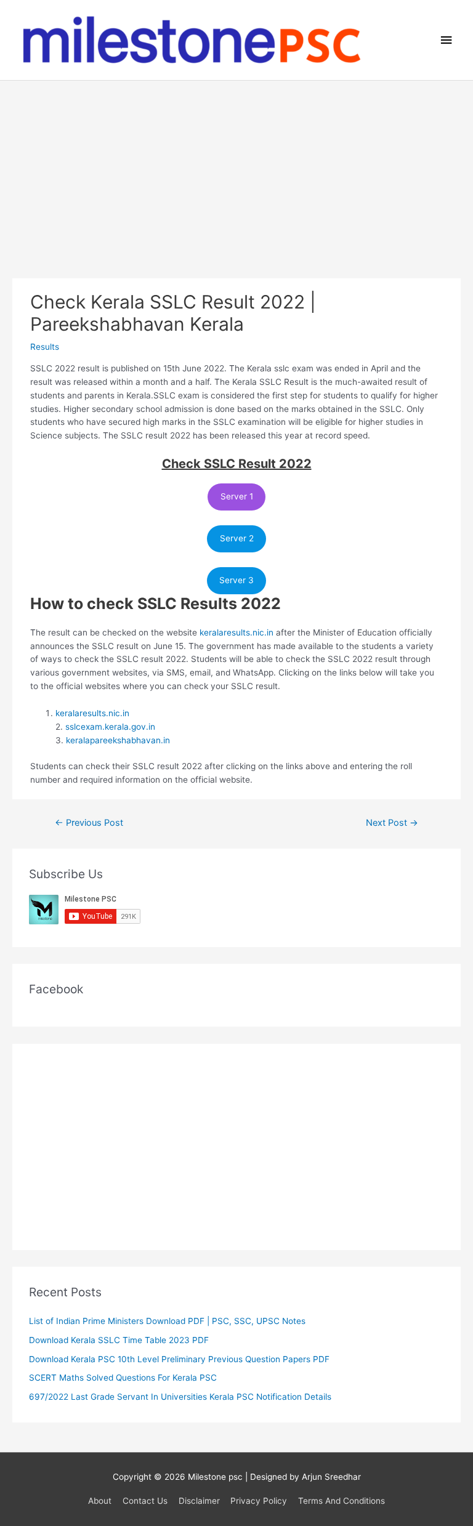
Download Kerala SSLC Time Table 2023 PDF (119, 1340)
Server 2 (237, 538)
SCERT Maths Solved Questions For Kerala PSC (123, 1378)
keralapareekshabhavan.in (118, 740)
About (99, 1501)
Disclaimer (199, 1501)
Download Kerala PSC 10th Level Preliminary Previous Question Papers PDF (179, 1359)
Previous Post (89, 822)
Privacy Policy (258, 1501)
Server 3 (236, 580)
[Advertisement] (236, 173)
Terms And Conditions (341, 1501)
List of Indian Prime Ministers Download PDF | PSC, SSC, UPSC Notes (167, 1321)
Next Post (392, 822)
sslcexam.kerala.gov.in (110, 727)
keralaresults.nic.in (236, 632)
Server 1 (236, 496)
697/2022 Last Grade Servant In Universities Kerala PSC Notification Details (180, 1397)
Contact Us (145, 1501)
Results (44, 347)
